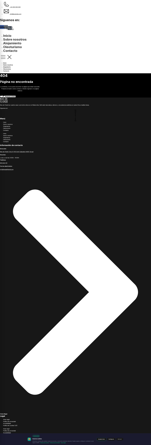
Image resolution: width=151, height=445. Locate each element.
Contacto (10, 51)
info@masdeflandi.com (6, 169)
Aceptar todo (101, 439)
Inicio (7, 36)
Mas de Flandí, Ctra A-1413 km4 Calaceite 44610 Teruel (16, 151)
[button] (75, 57)
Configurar (111, 439)
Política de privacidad (9, 421)
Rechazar (120, 439)
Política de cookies (44, 442)
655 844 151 (3, 163)
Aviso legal (6, 419)
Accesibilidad (7, 423)
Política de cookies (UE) (10, 425)
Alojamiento (12, 43)
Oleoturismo (12, 47)
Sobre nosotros (15, 39)
